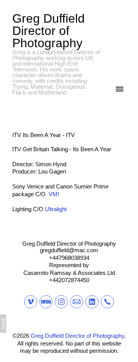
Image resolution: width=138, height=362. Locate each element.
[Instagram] (61, 301)
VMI (54, 194)
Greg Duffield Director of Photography (69, 243)
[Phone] (107, 301)
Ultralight (56, 209)
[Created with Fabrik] (3, 323)
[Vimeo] (30, 301)
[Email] (76, 301)
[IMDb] (46, 301)
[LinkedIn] (92, 301)
